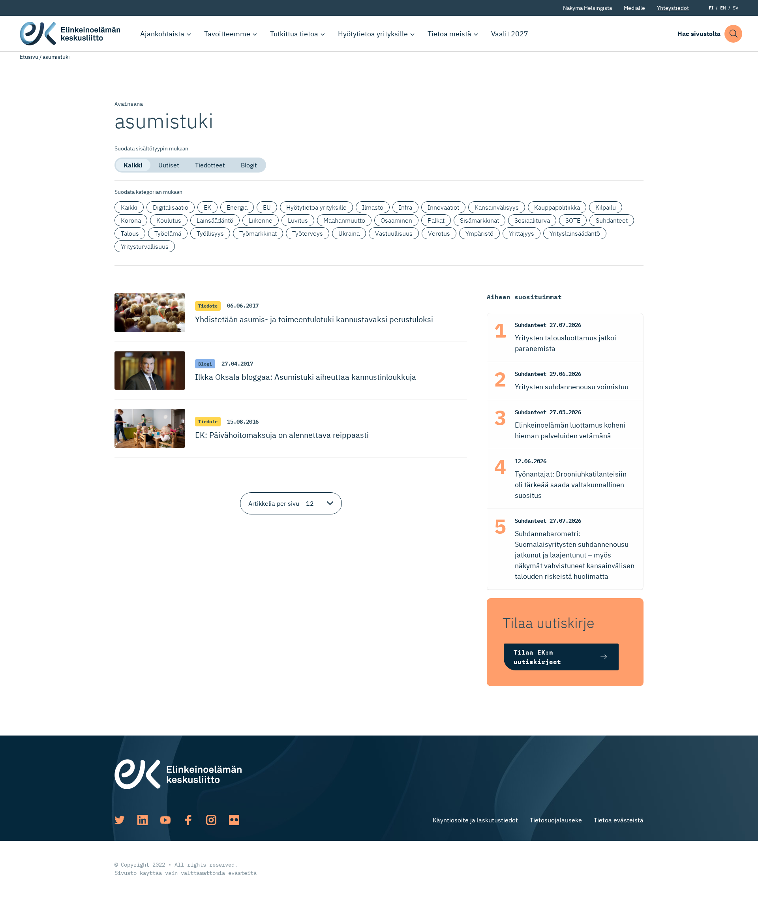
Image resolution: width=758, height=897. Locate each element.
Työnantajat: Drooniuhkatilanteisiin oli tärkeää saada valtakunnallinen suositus (571, 484)
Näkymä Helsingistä (587, 7)
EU (267, 207)
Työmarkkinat (258, 233)
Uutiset (168, 165)
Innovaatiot (443, 207)
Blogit (249, 165)
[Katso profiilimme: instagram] (211, 820)
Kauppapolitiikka (557, 207)
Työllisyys (210, 233)
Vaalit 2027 (509, 33)
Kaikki (133, 165)
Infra (405, 207)
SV (735, 8)
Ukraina (349, 233)
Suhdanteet (612, 220)
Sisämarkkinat (479, 220)
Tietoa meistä (449, 33)
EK (207, 207)
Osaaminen (396, 220)
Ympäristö (479, 233)
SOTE (572, 220)
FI (711, 8)
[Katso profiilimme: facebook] (188, 820)
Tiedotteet (210, 165)
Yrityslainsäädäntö (575, 233)
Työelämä (167, 233)
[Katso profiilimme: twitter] (120, 820)
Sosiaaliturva (532, 220)
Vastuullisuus (394, 233)
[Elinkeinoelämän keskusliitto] (178, 773)
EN (723, 8)
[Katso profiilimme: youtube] (165, 820)
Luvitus (298, 220)
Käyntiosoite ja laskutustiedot (475, 820)
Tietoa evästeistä (619, 820)
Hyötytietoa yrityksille (373, 33)
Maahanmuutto (344, 220)
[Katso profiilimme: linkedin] (142, 820)
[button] (733, 34)
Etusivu (29, 56)
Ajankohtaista (162, 33)
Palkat (436, 220)
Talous (130, 233)
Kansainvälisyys (497, 207)
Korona (131, 220)
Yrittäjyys (521, 233)
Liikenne (260, 220)
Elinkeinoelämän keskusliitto (71, 33)
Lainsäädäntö (215, 220)
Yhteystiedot (673, 7)
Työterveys (307, 233)
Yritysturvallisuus (145, 246)
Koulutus (168, 220)
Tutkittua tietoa (294, 33)
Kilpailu (605, 207)
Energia (237, 207)
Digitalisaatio (170, 207)
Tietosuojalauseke (556, 820)
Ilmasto (372, 207)
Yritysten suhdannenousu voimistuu (572, 386)
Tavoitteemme (227, 33)
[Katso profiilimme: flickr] (234, 820)
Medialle (634, 7)
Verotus (439, 233)
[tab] (133, 165)
